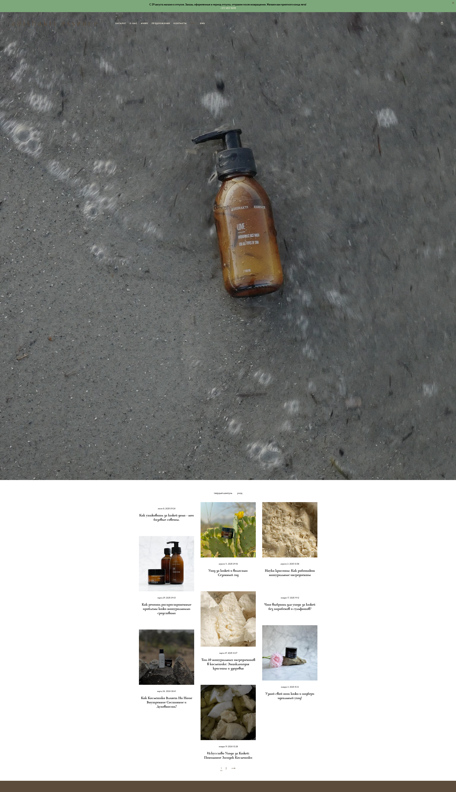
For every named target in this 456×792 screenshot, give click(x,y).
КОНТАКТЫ (180, 23)
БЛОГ (193, 23)
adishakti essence (55, 23)
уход (239, 493)
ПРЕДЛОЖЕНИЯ (161, 23)
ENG (202, 23)
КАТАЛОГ (120, 23)
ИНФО (144, 23)
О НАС (133, 23)
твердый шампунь (223, 493)
